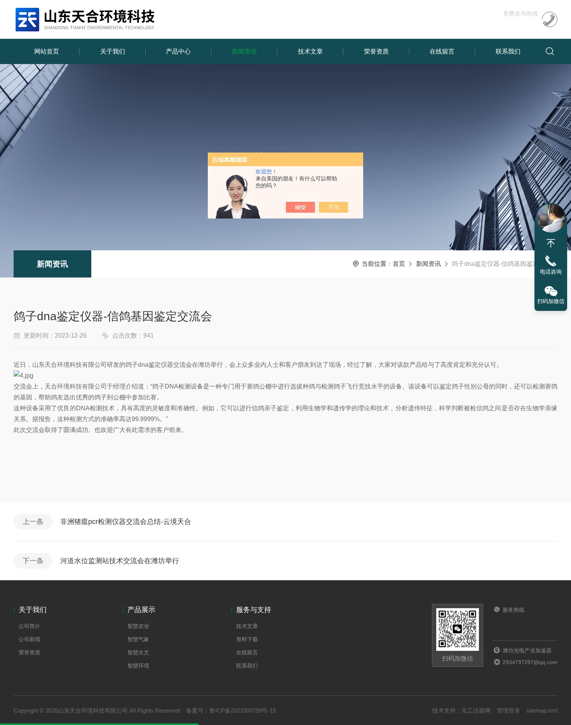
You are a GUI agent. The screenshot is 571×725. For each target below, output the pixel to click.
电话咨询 (551, 272)
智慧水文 (138, 652)
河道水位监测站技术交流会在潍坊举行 (119, 561)
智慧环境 (138, 666)
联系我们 (508, 51)
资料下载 (247, 639)
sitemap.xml (541, 710)
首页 (399, 263)
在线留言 (442, 51)
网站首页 (46, 51)
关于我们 (112, 51)
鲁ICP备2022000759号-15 (242, 710)
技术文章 (310, 51)
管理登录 (508, 710)
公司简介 (29, 626)
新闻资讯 (244, 51)
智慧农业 (138, 626)
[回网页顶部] (550, 243)
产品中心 (178, 51)
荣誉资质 (376, 51)
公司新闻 (29, 639)
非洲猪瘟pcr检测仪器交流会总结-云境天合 (125, 522)
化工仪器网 (476, 710)
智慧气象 (138, 639)
